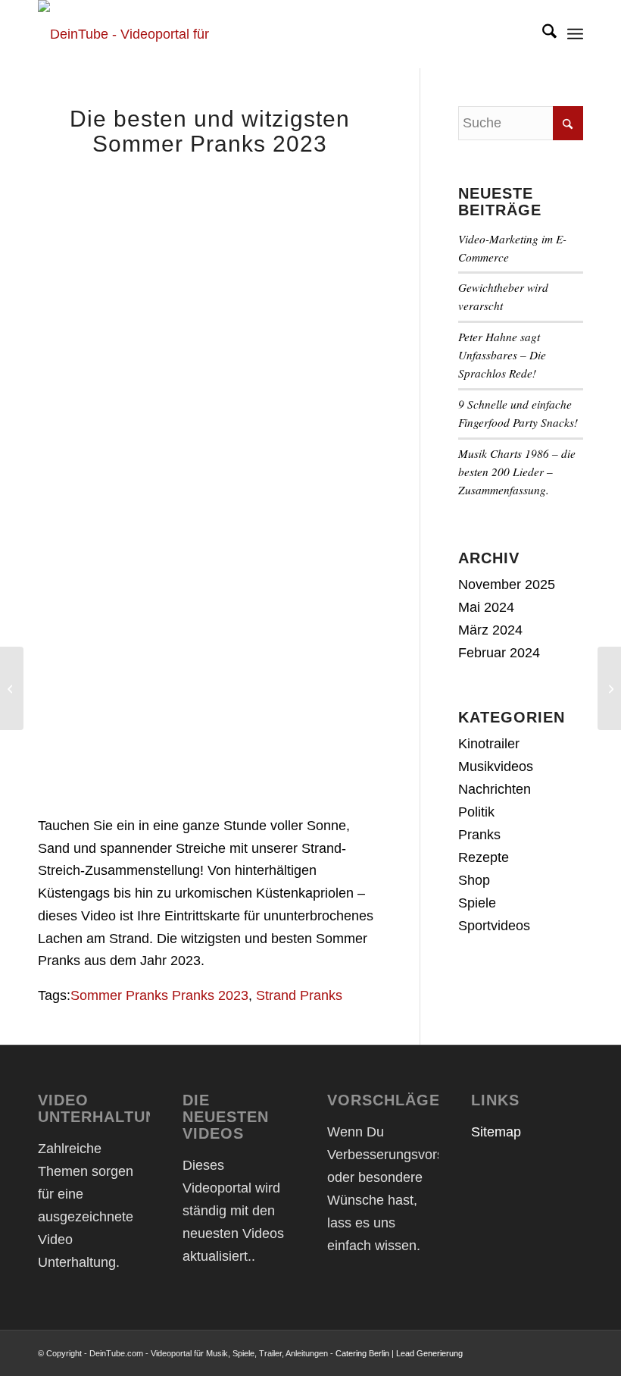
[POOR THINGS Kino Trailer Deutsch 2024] (609, 688)
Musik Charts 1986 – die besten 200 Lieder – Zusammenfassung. (517, 471)
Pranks (479, 834)
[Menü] (575, 34)
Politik (476, 812)
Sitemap (496, 1131)
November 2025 (506, 584)
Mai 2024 (486, 607)
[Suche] (542, 34)
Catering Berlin (362, 1353)
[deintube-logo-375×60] (140, 34)
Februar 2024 (499, 652)
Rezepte (483, 857)
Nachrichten (494, 789)
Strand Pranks (299, 995)
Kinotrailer (489, 743)
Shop (474, 880)
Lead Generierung (429, 1353)
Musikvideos (495, 766)
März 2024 (490, 630)
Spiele (477, 903)
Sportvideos (494, 925)
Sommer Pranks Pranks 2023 (159, 995)
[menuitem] (542, 34)
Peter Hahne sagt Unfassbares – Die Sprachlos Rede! (502, 355)
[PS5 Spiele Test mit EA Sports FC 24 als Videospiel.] (11, 688)
